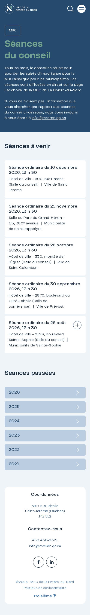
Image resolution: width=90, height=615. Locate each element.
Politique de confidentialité (45, 588)
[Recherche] (70, 9)
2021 (14, 464)
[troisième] (45, 596)
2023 (14, 436)
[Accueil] (21, 9)
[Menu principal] (81, 9)
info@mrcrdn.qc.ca (49, 118)
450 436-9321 (45, 540)
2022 (14, 450)
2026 (14, 393)
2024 (14, 421)
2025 (14, 407)
